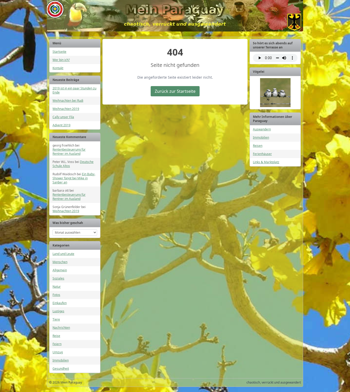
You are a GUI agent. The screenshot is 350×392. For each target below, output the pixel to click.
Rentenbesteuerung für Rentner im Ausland (69, 151)
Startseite (59, 51)
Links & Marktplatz (266, 162)
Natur (57, 286)
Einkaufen (60, 303)
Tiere (56, 319)
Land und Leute (63, 254)
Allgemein (60, 270)
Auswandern (262, 129)
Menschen (60, 262)
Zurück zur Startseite (175, 91)
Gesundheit (61, 368)
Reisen (257, 145)
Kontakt (58, 68)
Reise (56, 336)
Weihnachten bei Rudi (68, 100)
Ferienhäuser (262, 154)
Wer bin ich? (61, 60)
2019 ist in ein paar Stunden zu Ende (74, 90)
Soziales (58, 278)
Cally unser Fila (63, 117)
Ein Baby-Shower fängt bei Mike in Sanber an (74, 178)
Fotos (56, 295)
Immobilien (61, 360)
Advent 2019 (61, 125)
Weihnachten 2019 (66, 109)
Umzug (58, 352)
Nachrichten (61, 327)
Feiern (57, 344)
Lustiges (58, 311)
